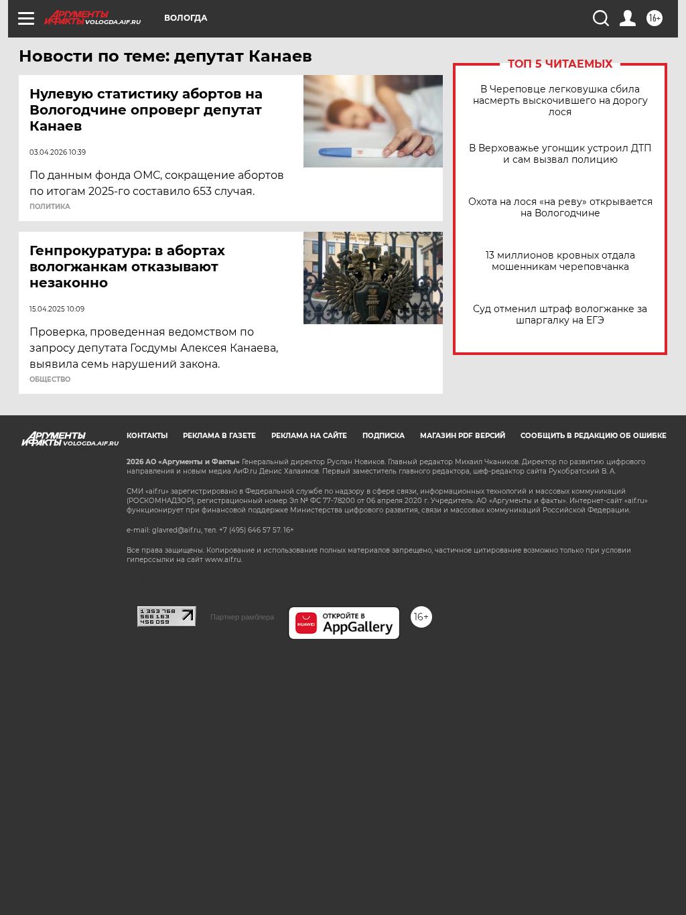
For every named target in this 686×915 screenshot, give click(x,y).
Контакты (147, 435)
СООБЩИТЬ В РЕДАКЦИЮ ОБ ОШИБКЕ (594, 435)
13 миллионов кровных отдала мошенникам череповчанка (560, 261)
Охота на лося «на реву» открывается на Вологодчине (560, 207)
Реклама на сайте (309, 435)
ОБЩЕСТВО (49, 379)
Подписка (383, 435)
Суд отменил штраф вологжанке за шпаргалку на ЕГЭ (560, 314)
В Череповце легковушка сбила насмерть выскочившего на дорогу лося (560, 101)
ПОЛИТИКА (49, 207)
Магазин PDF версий (462, 435)
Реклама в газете (219, 435)
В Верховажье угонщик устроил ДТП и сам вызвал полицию (560, 154)
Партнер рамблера (242, 617)
